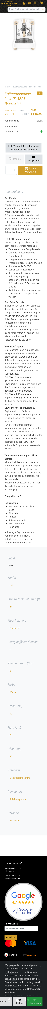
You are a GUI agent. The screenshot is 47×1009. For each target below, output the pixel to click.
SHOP (7, 87)
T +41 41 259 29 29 (12, 876)
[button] (41, 131)
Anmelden (10, 937)
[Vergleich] (29, 3)
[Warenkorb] (41, 3)
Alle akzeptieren (35, 1001)
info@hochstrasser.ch (13, 878)
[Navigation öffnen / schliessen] (5, 9)
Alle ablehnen (19, 1001)
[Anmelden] (23, 3)
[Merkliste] (35, 3)
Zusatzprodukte (20, 87)
